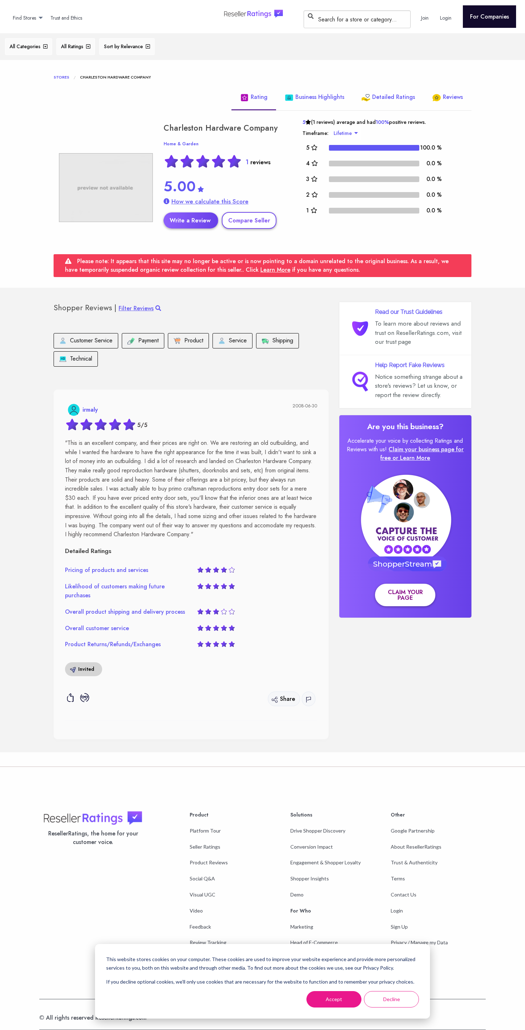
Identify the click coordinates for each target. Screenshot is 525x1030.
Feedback (200, 927)
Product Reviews (209, 862)
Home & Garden (181, 144)
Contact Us (403, 894)
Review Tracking (208, 942)
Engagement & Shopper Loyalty (325, 862)
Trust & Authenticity (414, 862)
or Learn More (411, 458)
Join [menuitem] (425, 17)
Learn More (275, 270)
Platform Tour (205, 831)
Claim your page (405, 595)
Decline (391, 999)
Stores (61, 77)
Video (196, 911)
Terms (398, 878)
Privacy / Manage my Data (419, 942)
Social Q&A (202, 878)
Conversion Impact (311, 847)
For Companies (489, 16)
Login (397, 911)
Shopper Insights (309, 878)
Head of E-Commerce (314, 942)
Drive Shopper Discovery (317, 831)
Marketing (301, 927)
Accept (334, 999)
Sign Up (399, 927)
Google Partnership (413, 831)
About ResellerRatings (416, 847)
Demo (297, 894)
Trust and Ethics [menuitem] (66, 17)
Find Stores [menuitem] (24, 17)
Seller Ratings (205, 847)
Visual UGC (202, 894)
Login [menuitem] (445, 17)
